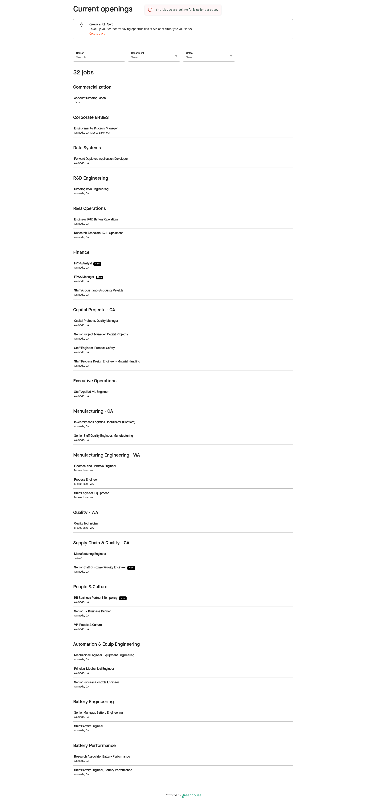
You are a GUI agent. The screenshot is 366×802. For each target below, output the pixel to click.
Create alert (97, 33)
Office (189, 53)
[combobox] (131, 58)
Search (80, 53)
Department (137, 53)
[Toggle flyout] (176, 56)
